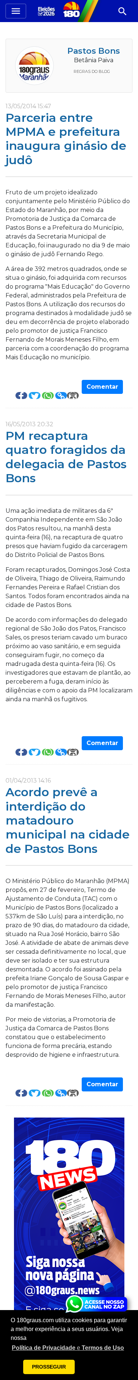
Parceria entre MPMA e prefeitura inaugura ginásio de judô (66, 138)
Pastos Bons (93, 51)
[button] (68, 1347)
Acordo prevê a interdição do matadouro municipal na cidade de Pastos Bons (68, 820)
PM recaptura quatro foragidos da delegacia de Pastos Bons (66, 456)
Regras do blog (92, 71)
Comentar (102, 386)
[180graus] (47, 11)
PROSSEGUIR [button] (49, 1367)
